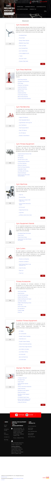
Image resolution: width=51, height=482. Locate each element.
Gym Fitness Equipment (25, 144)
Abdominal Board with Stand (24, 299)
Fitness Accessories (23, 281)
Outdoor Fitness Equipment (26, 320)
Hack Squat (20, 155)
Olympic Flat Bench (23, 368)
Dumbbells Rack (23, 35)
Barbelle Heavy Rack (24, 43)
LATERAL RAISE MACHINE (25, 215)
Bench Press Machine (23, 96)
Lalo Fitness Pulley (22, 291)
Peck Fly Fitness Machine (24, 167)
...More (42, 63)
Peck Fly (20, 312)
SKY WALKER (22, 354)
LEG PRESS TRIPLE (23, 351)
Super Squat (21, 381)
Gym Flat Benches (23, 107)
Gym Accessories (22, 25)
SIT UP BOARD (22, 333)
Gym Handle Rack (23, 50)
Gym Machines (21, 184)
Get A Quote (43, 1)
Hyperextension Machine (23, 161)
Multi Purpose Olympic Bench (23, 384)
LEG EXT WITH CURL (23, 159)
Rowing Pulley (22, 197)
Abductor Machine (22, 165)
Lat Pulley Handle (22, 300)
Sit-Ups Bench (21, 308)
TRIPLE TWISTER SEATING (25, 344)
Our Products (41, 6)
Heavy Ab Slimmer (22, 402)
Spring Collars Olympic (24, 40)
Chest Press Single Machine (25, 346)
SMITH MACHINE (22, 306)
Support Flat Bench (23, 117)
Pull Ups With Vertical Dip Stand (25, 204)
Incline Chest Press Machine (24, 98)
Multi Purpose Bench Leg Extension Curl (25, 265)
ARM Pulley (20, 83)
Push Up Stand (22, 45)
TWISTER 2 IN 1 (22, 338)
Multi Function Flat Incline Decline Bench (24, 175)
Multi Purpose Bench (24, 127)
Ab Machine (20, 157)
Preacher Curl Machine (23, 85)
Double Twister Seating (24, 341)
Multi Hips (20, 304)
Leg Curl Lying (22, 267)
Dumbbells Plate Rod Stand (24, 233)
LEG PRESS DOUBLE (24, 349)
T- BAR (20, 56)
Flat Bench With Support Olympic (23, 395)
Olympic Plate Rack (23, 61)
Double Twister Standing (24, 336)
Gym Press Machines (24, 69)
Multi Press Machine (22, 79)
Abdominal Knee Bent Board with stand (24, 239)
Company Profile (30, 6)
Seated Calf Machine (22, 297)
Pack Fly (21, 194)
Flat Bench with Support (23, 390)
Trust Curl (21, 273)
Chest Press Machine (22, 94)
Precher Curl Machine (24, 259)
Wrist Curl (21, 270)
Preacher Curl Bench (24, 261)
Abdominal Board (22, 172)
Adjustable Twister (22, 169)
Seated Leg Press (22, 92)
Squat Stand (21, 235)
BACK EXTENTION (23, 357)
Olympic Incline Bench (24, 135)
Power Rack (22, 37)
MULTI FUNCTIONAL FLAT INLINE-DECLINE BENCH (24, 400)
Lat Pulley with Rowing (23, 171)
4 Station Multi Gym (22, 377)
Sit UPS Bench (22, 133)
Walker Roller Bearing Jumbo (24, 302)
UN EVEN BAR (22, 359)
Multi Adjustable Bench (24, 120)
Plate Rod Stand (21, 392)
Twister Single (21, 310)
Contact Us (33, 9)
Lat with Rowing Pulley (23, 295)
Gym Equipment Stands (25, 223)
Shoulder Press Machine (23, 81)
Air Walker (21, 331)
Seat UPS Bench (23, 130)
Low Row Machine (22, 163)
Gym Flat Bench (22, 125)
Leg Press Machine (22, 87)
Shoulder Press (21, 379)
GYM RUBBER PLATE (24, 53)
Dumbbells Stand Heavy (23, 397)
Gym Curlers (20, 248)
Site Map (6, 439)
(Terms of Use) (4, 477)
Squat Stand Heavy (22, 237)
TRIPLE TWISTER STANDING (24, 386)
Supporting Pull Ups (23, 209)
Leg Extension (21, 293)
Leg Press (21, 212)
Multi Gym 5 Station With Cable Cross (24, 200)
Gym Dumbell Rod (23, 48)
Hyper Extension (21, 388)
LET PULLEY (22, 207)
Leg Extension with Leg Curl (25, 122)
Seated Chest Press (22, 89)
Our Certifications (22, 9)
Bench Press (21, 91)
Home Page (20, 6)
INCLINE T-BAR (22, 58)
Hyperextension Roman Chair (24, 153)
